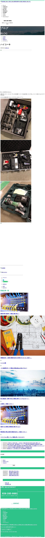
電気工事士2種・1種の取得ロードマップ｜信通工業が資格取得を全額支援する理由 (25, 444)
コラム (4, 15)
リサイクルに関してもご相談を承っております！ (12, 437)
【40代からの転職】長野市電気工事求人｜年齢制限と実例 (20, 447)
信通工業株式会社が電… (14, 475)
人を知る (5, 8)
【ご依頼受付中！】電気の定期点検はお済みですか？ (13, 368)
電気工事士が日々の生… (14, 471)
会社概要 (5, 12)
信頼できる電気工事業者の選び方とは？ (10, 426)
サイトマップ (5, 16)
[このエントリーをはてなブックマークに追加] (3, 280)
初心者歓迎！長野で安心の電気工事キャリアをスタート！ (14, 398)
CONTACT (16, 503)
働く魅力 (5, 9)
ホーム (4, 5)
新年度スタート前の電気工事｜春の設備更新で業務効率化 (20, 448)
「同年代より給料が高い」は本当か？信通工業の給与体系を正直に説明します (24, 443)
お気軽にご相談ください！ (7, 404)
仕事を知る (5, 6)
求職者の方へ (4, 25)
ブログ (4, 13)
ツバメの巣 (3, 363)
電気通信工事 (8, 484)
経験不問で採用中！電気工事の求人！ (9, 313)
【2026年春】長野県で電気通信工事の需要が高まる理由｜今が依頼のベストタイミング (26, 445)
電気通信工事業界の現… (14, 472)
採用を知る (5, 11)
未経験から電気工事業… (14, 474)
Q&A (4, 460)
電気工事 (7, 483)
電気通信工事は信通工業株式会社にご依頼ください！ (13, 432)
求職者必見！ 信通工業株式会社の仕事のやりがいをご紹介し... (16, 358)
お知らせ (7, 48)
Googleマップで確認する (6, 529)
